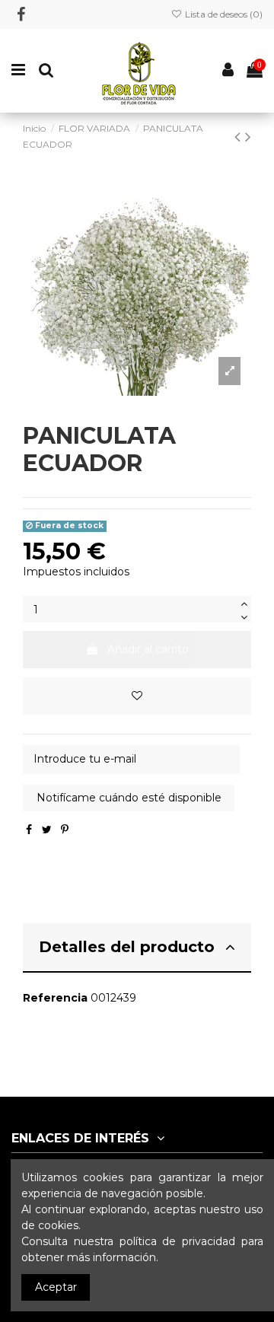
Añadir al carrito (148, 649)
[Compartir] (29, 829)
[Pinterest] (64, 829)
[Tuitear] (47, 829)
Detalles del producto (127, 947)
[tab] (137, 948)
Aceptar (56, 1287)
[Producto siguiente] (248, 136)
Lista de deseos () (223, 14)
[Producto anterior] (239, 136)
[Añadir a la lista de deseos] (137, 696)
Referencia (55, 998)
